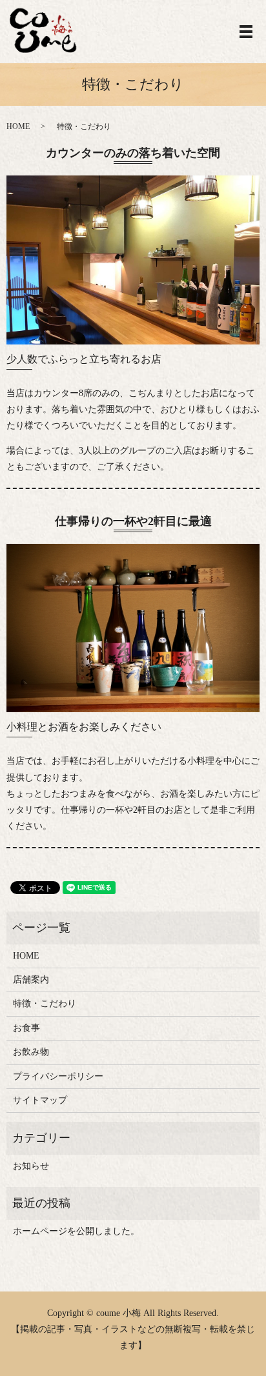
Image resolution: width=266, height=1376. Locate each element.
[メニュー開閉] (246, 31)
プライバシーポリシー (58, 1076)
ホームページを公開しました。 (76, 1231)
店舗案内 (31, 979)
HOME (18, 126)
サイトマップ (40, 1100)
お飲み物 (31, 1052)
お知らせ (31, 1166)
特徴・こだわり (44, 1003)
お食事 (26, 1028)
